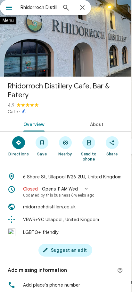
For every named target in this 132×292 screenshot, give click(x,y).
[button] (65, 191)
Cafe (13, 112)
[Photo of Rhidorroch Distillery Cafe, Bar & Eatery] (65, 38)
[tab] (32, 123)
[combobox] (39, 7)
